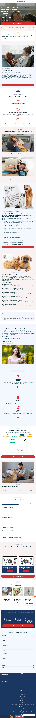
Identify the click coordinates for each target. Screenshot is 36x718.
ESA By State (22, 698)
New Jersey (5, 648)
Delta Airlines (22, 690)
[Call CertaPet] (32, 1)
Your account (22, 675)
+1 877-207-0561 (23, 708)
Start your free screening (19, 716)
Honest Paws (22, 700)
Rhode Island (5, 655)
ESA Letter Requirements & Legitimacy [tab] (26, 503)
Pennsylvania (5, 653)
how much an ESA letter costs (10, 286)
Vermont (4, 658)
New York (4, 650)
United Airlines (22, 694)
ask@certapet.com (23, 706)
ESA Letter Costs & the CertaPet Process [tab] (10, 503)
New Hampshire (5, 645)
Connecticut (5, 637)
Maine (4, 640)
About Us (22, 677)
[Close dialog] (30, 715)
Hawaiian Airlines (22, 696)
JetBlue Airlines (22, 692)
